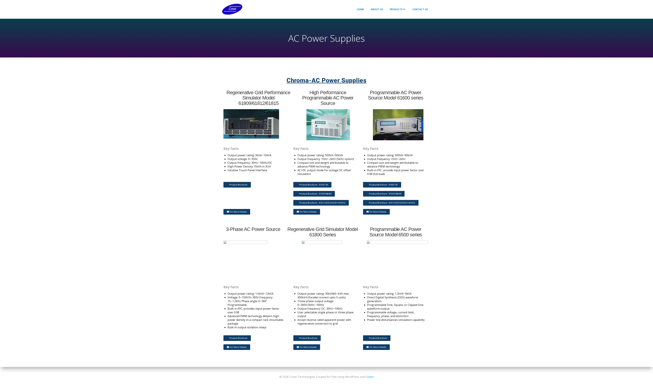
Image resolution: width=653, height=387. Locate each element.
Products (396, 9)
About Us (377, 9)
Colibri (369, 377)
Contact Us (420, 9)
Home (360, 9)
